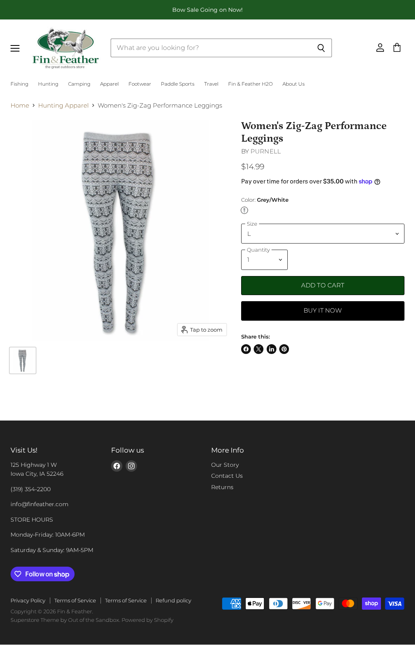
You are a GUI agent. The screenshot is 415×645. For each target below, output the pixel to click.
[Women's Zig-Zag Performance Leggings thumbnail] (23, 360)
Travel (211, 84)
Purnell (265, 151)
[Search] (321, 48)
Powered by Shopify (147, 620)
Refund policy (173, 600)
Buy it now (323, 310)
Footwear (139, 84)
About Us (293, 84)
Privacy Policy (28, 600)
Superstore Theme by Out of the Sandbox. (65, 620)
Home (20, 105)
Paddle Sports (178, 84)
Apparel (109, 84)
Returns (222, 487)
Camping (79, 84)
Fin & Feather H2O (250, 84)
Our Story (225, 464)
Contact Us (227, 475)
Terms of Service (75, 600)
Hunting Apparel (63, 105)
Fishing (19, 84)
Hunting (48, 84)
